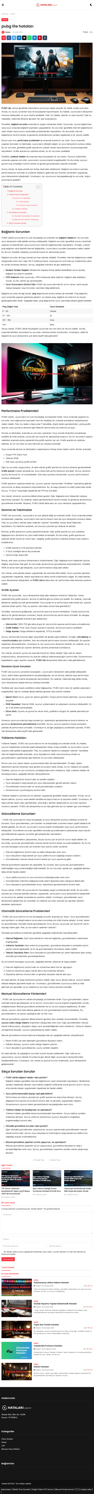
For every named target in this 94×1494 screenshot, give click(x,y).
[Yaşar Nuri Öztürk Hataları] (16, 1329)
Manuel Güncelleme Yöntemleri (27, 219)
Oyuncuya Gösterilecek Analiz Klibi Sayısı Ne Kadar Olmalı (77, 1189)
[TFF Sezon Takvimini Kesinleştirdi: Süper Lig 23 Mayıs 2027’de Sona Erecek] (15, 1178)
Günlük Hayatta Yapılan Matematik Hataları (55, 1303)
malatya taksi (86, 1489)
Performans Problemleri (19, 194)
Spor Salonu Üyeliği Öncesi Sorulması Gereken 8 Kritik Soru (47, 1189)
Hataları (8, 32)
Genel (13, 14)
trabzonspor (6, 1489)
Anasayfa (4, 14)
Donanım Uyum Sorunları (28, 205)
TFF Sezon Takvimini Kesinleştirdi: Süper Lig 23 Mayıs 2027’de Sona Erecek (15, 1191)
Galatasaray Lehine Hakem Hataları (51, 1282)
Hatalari (4, 1484)
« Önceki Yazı (38, 1160)
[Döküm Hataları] (16, 1371)
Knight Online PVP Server (42, 1489)
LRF (3, 1446)
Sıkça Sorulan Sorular (17, 223)
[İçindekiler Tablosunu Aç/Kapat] (37, 187)
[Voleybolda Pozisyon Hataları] (16, 1350)
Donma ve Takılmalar (22, 198)
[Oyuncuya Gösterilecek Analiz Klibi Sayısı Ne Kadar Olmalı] (78, 1178)
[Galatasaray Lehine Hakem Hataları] (16, 1287)
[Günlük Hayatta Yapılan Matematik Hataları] (16, 1308)
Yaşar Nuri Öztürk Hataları (46, 1324)
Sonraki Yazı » (55, 1160)
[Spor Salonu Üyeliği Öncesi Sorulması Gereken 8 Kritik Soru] (47, 1178)
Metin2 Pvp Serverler (21, 1489)
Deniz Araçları (7, 1439)
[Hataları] (47, 4)
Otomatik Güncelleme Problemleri (27, 216)
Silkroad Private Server (64, 1489)
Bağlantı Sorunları (16, 191)
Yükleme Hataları (21, 209)
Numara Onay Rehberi (10, 1449)
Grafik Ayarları (24, 202)
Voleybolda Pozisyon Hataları (48, 1345)
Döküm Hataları (41, 1366)
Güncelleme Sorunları (17, 212)
